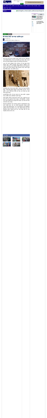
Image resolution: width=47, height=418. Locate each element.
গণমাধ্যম (25, 5)
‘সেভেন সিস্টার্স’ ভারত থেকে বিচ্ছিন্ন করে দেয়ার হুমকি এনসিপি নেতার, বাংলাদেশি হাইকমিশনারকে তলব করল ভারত (6, 138)
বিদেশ (18, 5)
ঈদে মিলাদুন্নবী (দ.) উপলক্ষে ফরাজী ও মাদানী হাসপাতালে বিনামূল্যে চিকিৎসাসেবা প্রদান (37, 18)
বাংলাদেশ (7, 5)
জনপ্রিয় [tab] (41, 14)
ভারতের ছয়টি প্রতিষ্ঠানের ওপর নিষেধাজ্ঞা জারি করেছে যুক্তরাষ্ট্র (6, 144)
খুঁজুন (21, 3)
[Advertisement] (16, 24)
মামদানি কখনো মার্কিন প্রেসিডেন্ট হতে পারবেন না (25, 139)
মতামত (39, 5)
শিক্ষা (7, 8)
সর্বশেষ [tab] (35, 14)
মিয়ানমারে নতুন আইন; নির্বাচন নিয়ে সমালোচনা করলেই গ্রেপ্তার (16, 144)
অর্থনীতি (4, 8)
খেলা (16, 5)
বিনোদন (21, 5)
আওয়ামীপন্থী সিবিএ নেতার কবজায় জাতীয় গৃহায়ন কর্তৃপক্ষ (40, 22)
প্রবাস (10, 5)
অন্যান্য (10, 8)
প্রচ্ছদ (4, 5)
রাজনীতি (13, 5)
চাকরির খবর (29, 5)
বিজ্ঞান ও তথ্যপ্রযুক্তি (34, 5)
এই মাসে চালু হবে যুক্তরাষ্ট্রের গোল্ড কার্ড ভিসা (16, 139)
